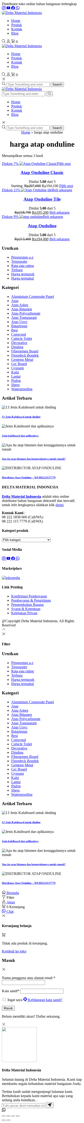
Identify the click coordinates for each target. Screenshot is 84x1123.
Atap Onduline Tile (42, 199)
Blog (14, 33)
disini (59, 505)
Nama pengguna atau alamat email (28, 978)
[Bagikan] (13, 1116)
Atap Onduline (42, 225)
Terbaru (17, 270)
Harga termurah (22, 274)
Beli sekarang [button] (62, 190)
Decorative (19, 343)
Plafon (16, 381)
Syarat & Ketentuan (25, 609)
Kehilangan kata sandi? (45, 1000)
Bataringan (19, 326)
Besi (14, 330)
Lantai (16, 376)
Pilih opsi (64, 164)
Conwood (18, 334)
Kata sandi (10, 991)
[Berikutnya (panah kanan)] (8, 1120)
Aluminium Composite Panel (32, 297)
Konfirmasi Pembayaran (29, 596)
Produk (16, 25)
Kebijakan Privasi (24, 613)
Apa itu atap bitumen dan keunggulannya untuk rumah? (34, 458)
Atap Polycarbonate (25, 313)
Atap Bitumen (21, 309)
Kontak (16, 29)
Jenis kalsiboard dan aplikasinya (20, 435)
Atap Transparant (24, 318)
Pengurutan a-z (22, 257)
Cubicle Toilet (21, 339)
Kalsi (15, 372)
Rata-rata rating (22, 266)
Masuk (8, 1008)
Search (57, 84)
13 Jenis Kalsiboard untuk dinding (21, 416)
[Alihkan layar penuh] (8, 1116)
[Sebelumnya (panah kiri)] (4, 1120)
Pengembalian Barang (27, 605)
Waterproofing (21, 389)
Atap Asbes (19, 305)
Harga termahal (22, 278)
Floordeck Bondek (25, 355)
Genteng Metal (22, 360)
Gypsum (17, 368)
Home (15, 21)
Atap (14, 301)
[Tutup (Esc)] (18, 1116)
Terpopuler (19, 261)
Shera (15, 385)
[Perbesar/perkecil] (4, 1116)
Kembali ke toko (14, 951)
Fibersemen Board (24, 351)
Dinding (17, 347)
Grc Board (19, 364)
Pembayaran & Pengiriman (31, 600)
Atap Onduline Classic (42, 172)
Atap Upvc (19, 322)
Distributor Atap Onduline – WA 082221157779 (29, 477)
